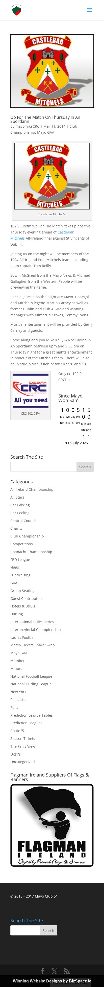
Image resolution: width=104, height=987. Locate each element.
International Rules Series (32, 621)
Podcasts (17, 699)
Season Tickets (22, 738)
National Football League (31, 676)
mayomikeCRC (27, 126)
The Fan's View (22, 746)
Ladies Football (23, 637)
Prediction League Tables (31, 715)
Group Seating (22, 590)
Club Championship (27, 536)
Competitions (21, 544)
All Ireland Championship (32, 489)
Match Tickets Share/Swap (32, 645)
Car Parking (20, 505)
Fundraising (20, 575)
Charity (16, 528)
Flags (14, 567)
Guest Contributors (26, 598)
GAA (13, 582)
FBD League (20, 559)
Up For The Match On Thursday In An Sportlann (45, 119)
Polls (14, 707)
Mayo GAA (45, 132)
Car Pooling (20, 512)
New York (18, 691)
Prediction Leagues (26, 722)
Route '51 (18, 730)
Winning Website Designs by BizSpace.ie (52, 981)
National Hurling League (30, 684)
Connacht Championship (31, 551)
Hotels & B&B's (22, 606)
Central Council (23, 520)
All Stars (17, 497)
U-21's (15, 754)
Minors (16, 668)
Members (18, 660)
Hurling (16, 614)
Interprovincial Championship (35, 629)
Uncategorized (22, 761)
